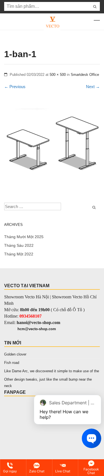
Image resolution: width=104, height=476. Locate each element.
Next (93, 86)
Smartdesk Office (85, 75)
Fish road (11, 363)
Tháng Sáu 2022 (19, 245)
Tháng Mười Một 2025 (24, 237)
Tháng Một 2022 (18, 254)
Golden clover (15, 354)
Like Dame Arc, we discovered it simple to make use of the (51, 371)
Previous (15, 86)
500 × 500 (58, 75)
